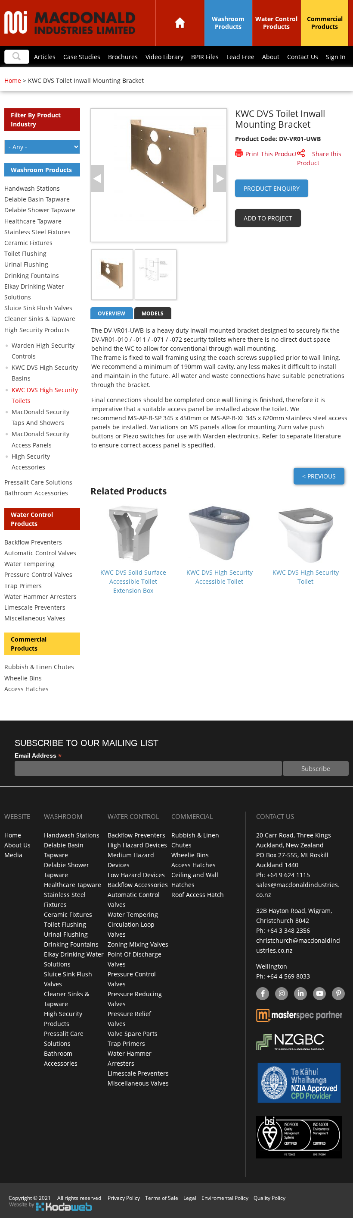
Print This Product (271, 154)
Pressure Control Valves (38, 574)
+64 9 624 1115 (288, 875)
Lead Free (240, 57)
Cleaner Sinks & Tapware (39, 319)
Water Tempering (29, 564)
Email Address (38, 756)
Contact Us (302, 57)
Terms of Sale (161, 1198)
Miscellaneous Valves (34, 618)
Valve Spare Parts (133, 1033)
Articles (45, 57)
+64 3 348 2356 (288, 930)
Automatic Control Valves (40, 553)
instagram (281, 994)
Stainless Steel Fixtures (37, 232)
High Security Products (37, 330)
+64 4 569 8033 (288, 976)
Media (13, 855)
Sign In (336, 57)
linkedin (300, 994)
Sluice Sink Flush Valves (38, 308)
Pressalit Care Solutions (38, 482)
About (270, 57)
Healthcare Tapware (33, 221)
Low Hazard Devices (136, 875)
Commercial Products (325, 23)
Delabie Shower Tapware (39, 210)
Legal (189, 1198)
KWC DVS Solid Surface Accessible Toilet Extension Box (133, 581)
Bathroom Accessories (36, 493)
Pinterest (338, 994)
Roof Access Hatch (197, 895)
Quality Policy (269, 1198)
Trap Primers (23, 586)
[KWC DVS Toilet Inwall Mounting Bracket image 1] (169, 219)
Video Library (164, 57)
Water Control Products (276, 23)
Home (179, 22)
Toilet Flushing (25, 253)
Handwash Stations (32, 188)
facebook (262, 994)
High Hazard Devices (137, 845)
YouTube (318, 994)
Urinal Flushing (26, 264)
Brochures (123, 57)
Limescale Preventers (34, 607)
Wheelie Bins (23, 678)
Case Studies (81, 57)
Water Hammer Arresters (40, 596)
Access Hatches (26, 689)
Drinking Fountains (31, 275)
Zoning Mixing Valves (138, 944)
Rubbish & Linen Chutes (39, 667)
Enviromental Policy (224, 1198)
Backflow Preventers (33, 542)
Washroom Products (228, 23)
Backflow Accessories (138, 885)
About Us (17, 845)
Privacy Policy (124, 1198)
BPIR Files (205, 57)
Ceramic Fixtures (28, 243)
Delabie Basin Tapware (37, 199)
